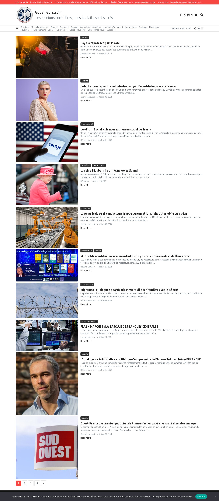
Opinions (25, 27)
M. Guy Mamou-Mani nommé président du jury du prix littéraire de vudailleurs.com (134, 256)
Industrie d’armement (113, 27)
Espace (74, 27)
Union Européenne (40, 27)
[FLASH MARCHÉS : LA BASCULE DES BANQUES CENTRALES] (47, 335)
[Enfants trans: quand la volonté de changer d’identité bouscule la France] (47, 100)
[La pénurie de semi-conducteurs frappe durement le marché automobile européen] (47, 227)
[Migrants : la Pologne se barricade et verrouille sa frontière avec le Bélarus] (47, 300)
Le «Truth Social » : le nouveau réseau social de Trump (115, 129)
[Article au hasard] (195, 28)
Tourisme (81, 30)
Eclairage (143, 27)
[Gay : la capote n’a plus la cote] (47, 57)
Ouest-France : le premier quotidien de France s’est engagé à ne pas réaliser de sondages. (139, 423)
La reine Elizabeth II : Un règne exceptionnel (109, 170)
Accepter (201, 496)
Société (51, 30)
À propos (111, 30)
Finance (54, 27)
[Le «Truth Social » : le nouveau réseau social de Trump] (47, 142)
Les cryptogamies (89, 321)
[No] (215, 496)
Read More (85, 57)
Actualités (97, 27)
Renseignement (38, 30)
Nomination (154, 27)
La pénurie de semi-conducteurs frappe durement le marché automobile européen (133, 213)
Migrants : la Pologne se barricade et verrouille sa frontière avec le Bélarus (129, 289)
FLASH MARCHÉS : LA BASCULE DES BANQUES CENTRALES (119, 326)
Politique (25, 30)
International (131, 27)
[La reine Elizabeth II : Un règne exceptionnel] (47, 184)
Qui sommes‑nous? (96, 30)
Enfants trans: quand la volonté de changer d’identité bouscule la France (127, 86)
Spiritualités (85, 27)
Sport (72, 30)
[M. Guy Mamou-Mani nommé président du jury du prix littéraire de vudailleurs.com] (47, 265)
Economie (64, 27)
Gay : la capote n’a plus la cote (100, 43)
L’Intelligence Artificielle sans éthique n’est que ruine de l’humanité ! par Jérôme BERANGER (140, 359)
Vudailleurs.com (48, 12)
